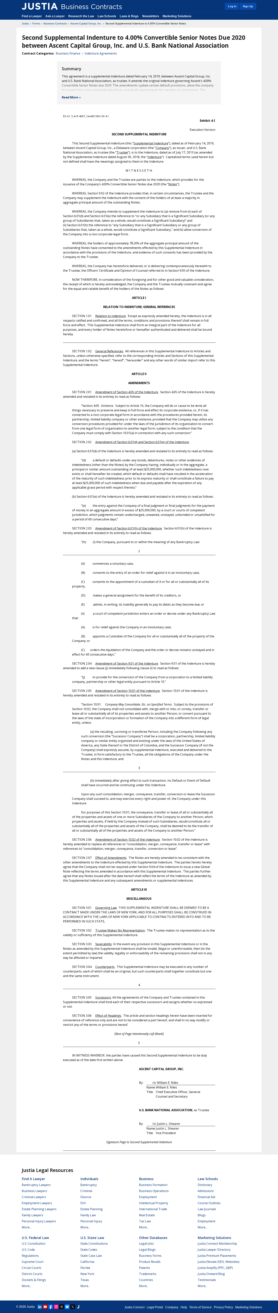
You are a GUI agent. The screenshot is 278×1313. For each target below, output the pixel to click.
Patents (144, 1268)
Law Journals (207, 1209)
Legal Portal (155, 1307)
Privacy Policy (223, 1307)
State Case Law (91, 1256)
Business (146, 1179)
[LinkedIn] (39, 1306)
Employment (148, 1197)
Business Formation (153, 1185)
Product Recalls (150, 1262)
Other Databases (153, 1237)
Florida (85, 1268)
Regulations (30, 1256)
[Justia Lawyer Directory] (78, 1306)
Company (171, 1307)
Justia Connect (134, 1307)
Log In (232, 6)
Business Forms (150, 1256)
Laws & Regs (129, 16)
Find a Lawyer (32, 16)
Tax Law (145, 1221)
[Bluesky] (67, 1306)
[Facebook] (50, 1306)
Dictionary (205, 1185)
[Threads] (61, 1306)
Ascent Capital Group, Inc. (86, 23)
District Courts (32, 1274)
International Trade (153, 1209)
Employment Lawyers (37, 1203)
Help (184, 1307)
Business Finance (68, 53)
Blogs (202, 1215)
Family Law (88, 1215)
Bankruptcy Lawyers (36, 1185)
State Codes (88, 1250)
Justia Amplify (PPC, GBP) (215, 1268)
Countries (146, 1280)
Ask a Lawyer (55, 16)
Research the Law (81, 16)
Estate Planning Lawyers (39, 1209)
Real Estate (147, 1215)
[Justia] (40, 6)
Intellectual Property (153, 1203)
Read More (70, 97)
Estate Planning (91, 1209)
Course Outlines (209, 1203)
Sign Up (248, 6)
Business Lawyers (34, 1191)
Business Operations (154, 1191)
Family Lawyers (32, 1215)
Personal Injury (91, 1221)
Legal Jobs (146, 1243)
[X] (72, 1306)
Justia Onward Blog (211, 1274)
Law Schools (107, 16)
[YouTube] (45, 1306)
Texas (84, 1280)
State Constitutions (94, 1243)
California (87, 1262)
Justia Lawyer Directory (214, 1250)
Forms (36, 23)
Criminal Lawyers (34, 1197)
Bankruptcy (88, 1185)
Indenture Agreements (101, 53)
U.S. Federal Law (35, 1237)
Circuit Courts (31, 1268)
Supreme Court (32, 1262)
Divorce (85, 1197)
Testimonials (207, 1280)
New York (87, 1274)
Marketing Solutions (177, 16)
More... (26, 1227)
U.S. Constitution (33, 1243)
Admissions (206, 1191)
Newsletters (150, 16)
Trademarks (147, 1274)
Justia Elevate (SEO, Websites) (218, 1262)
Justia (25, 23)
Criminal (86, 1191)
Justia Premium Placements (217, 1256)
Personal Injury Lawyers (39, 1221)
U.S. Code (28, 1250)
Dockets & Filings (34, 1280)
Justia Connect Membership (217, 1243)
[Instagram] (56, 1306)
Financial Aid (206, 1197)
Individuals (89, 1179)
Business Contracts (55, 23)
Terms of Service (200, 1307)
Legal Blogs (147, 1250)
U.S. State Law (92, 1237)
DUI (83, 1203)
